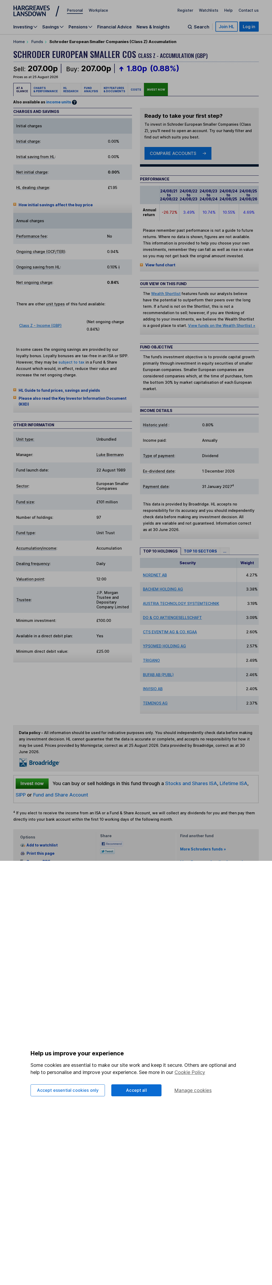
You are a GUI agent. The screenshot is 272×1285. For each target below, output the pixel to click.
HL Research (70, 89)
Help (228, 10)
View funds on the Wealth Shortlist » (221, 325)
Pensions (78, 27)
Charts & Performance (45, 89)
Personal (75, 10)
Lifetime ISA (232, 783)
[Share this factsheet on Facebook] (111, 843)
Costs (136, 89)
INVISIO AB (153, 688)
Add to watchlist (42, 845)
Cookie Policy (190, 1072)
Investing (23, 27)
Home (19, 41)
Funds (37, 41)
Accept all (136, 1090)
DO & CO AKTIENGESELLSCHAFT (172, 617)
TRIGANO (151, 660)
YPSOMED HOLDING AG (164, 646)
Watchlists (208, 10)
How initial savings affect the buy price (56, 205)
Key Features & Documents (114, 89)
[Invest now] (32, 783)
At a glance (22, 89)
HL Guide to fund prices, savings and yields (59, 390)
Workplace (98, 10)
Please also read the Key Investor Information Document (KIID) (72, 401)
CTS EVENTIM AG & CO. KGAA (170, 632)
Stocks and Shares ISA (191, 783)
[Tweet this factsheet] (107, 850)
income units (58, 102)
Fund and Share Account (60, 795)
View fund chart (160, 265)
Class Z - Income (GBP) (40, 325)
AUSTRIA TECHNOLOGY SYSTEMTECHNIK (181, 603)
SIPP (21, 795)
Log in (249, 26)
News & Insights (153, 27)
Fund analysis (91, 89)
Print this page (40, 853)
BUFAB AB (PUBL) (158, 674)
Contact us (249, 10)
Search (201, 27)
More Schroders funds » (203, 849)
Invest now (156, 89)
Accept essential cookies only (68, 1090)
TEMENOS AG (155, 703)
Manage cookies (193, 1090)
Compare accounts (173, 153)
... (224, 551)
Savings (50, 27)
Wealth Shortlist (166, 293)
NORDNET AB (155, 575)
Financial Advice (114, 27)
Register (185, 10)
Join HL (226, 26)
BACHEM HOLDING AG (163, 589)
